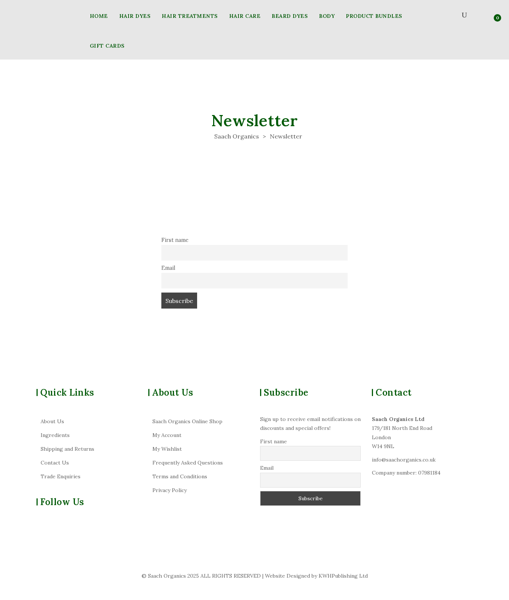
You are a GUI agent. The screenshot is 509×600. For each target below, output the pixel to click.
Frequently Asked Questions (187, 462)
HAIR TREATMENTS (190, 16)
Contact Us (55, 462)
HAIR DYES (135, 16)
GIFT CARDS (107, 45)
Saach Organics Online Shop (187, 421)
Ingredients (55, 435)
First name (175, 240)
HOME (99, 16)
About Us (52, 421)
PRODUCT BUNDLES (374, 16)
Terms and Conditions (179, 476)
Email (168, 268)
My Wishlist (167, 449)
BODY (327, 16)
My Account (166, 435)
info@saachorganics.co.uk (404, 459)
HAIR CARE (245, 16)
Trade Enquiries (60, 476)
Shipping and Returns (67, 449)
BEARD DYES (290, 16)
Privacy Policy (169, 490)
